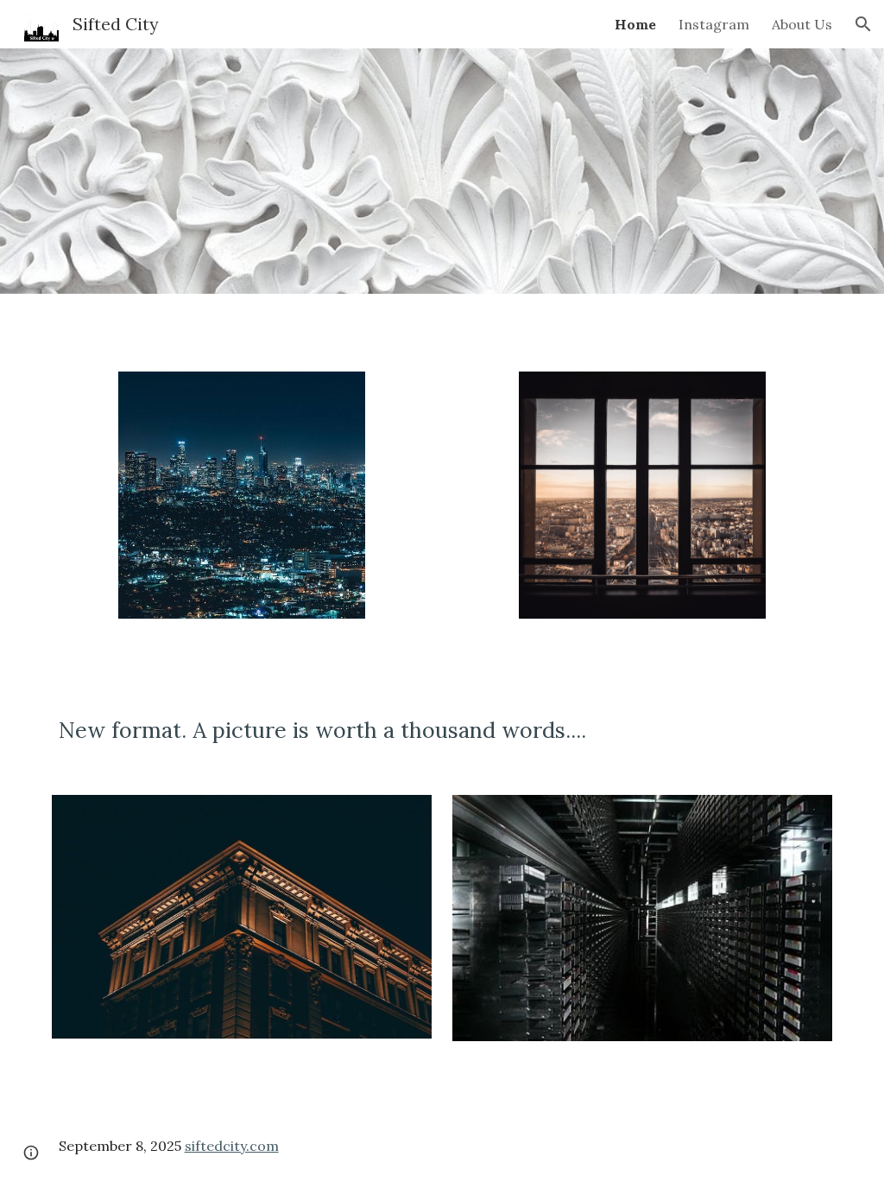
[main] (442, 731)
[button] (863, 24)
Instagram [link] (714, 24)
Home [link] (635, 24)
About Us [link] (802, 24)
